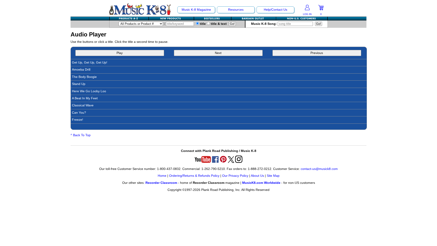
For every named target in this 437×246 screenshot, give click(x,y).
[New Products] (171, 18)
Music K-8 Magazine (196, 9)
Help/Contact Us (275, 9)
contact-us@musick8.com (319, 169)
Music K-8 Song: (264, 24)
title (202, 24)
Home (162, 175)
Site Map (273, 175)
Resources (236, 9)
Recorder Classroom (161, 182)
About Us (257, 175)
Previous (316, 53)
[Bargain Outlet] (253, 18)
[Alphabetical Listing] (129, 18)
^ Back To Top (81, 135)
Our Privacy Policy (235, 175)
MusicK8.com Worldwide (261, 182)
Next (218, 53)
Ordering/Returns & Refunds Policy (194, 175)
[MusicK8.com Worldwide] (301, 18)
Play (120, 53)
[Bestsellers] (212, 18)
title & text (218, 24)
